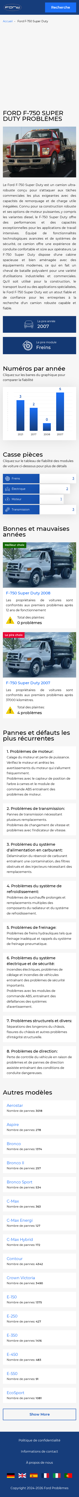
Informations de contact (39, 1451)
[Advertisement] (39, 65)
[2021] (20, 411)
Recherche (60, 7)
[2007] (60, 411)
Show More (40, 1414)
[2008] (47, 411)
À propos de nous (39, 1462)
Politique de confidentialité (39, 1440)
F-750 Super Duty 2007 (28, 683)
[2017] (34, 411)
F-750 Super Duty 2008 (28, 593)
